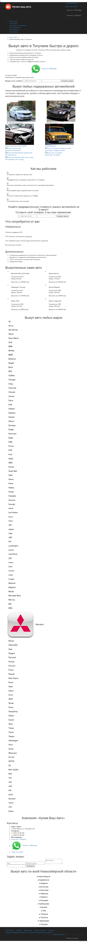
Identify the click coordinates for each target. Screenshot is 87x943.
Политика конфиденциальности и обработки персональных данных (28, 932)
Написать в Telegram (74, 15)
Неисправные (14, 30)
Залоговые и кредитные (18, 25)
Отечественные (15, 27)
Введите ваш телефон (13, 81)
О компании (9, 930)
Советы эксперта (40, 930)
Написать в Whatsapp (29, 845)
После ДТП (13, 23)
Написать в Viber (17, 852)
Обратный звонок (71, 6)
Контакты (51, 930)
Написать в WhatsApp (74, 10)
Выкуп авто (13, 21)
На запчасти (14, 32)
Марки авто (28, 930)
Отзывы (19, 930)
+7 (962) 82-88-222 (71, 3)
